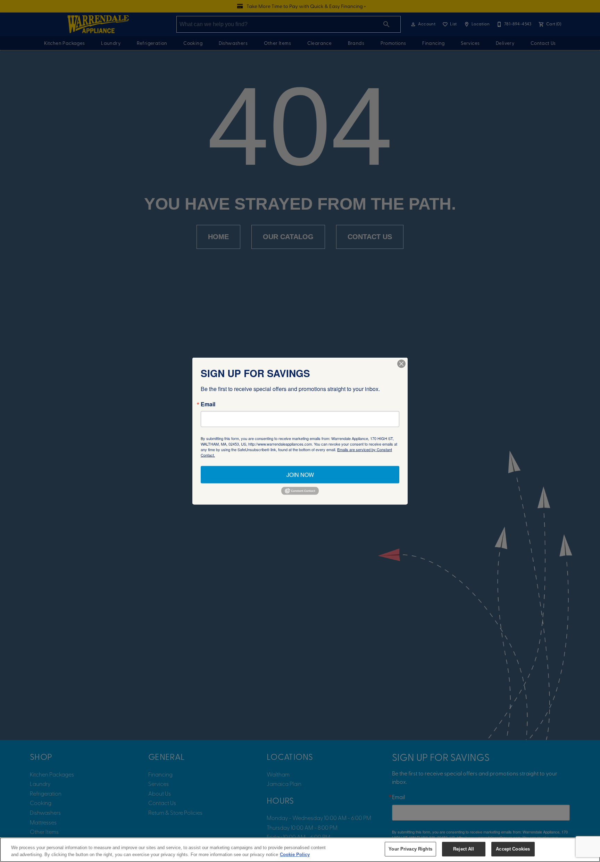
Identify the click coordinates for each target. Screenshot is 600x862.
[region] (300, 849)
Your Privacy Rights (410, 849)
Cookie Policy (295, 854)
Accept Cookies (513, 849)
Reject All (463, 849)
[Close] (401, 364)
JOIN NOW (300, 475)
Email (208, 404)
